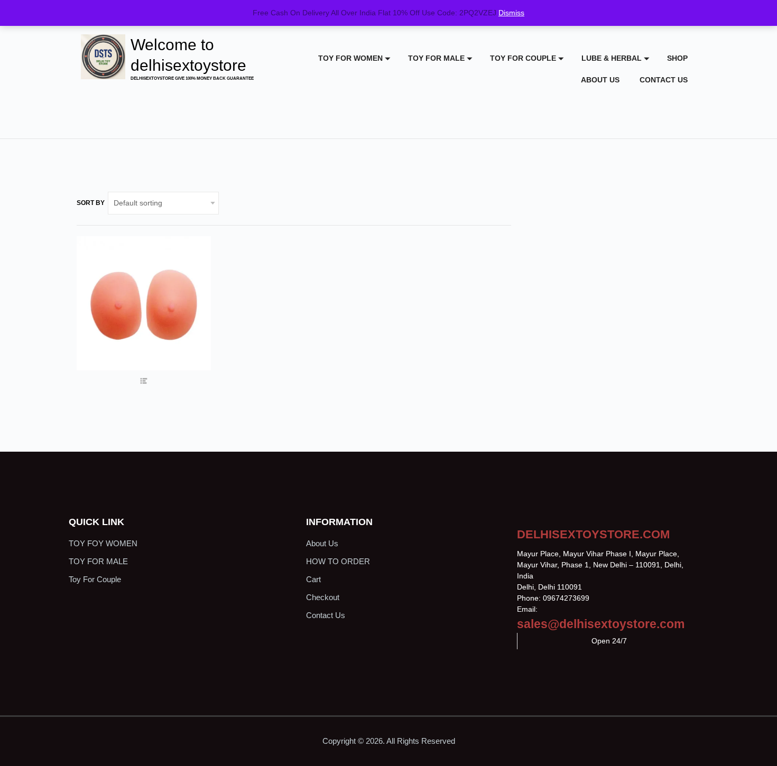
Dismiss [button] (511, 12)
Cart (313, 579)
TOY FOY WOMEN (103, 543)
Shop (677, 58)
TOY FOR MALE (436, 58)
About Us (600, 80)
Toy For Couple (523, 58)
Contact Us (664, 80)
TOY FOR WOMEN (350, 58)
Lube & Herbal (611, 58)
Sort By (91, 203)
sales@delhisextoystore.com (600, 624)
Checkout (322, 597)
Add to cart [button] (143, 336)
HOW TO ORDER (338, 561)
